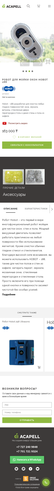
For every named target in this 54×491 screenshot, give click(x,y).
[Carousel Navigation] (27, 13)
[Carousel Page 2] (26, 71)
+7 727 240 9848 (27, 446)
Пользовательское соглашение (27, 484)
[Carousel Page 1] (23, 71)
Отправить (27, 420)
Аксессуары (14, 194)
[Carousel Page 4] (32, 71)
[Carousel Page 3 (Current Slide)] (29, 71)
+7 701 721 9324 (27, 451)
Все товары (24, 165)
